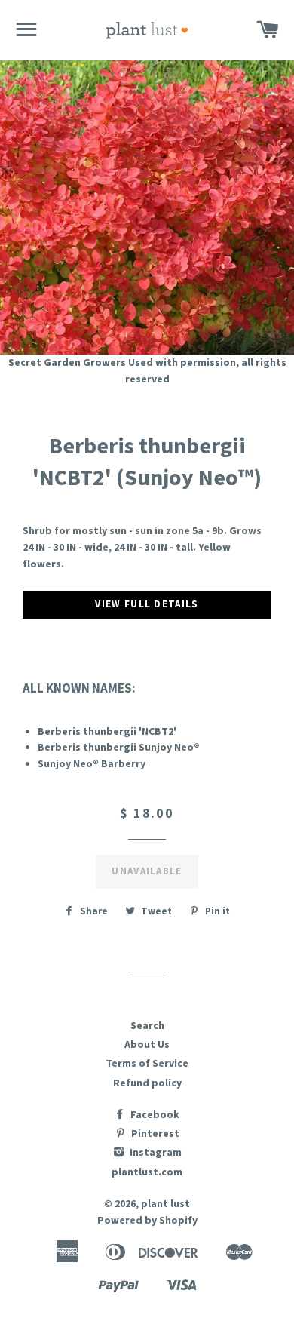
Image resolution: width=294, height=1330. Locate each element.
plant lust (165, 1203)
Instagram (154, 1152)
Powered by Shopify (147, 1220)
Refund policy (147, 1082)
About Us (147, 1044)
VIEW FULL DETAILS (146, 603)
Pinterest (154, 1133)
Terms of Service (147, 1063)
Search (147, 1025)
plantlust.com (147, 1171)
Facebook (153, 1114)
